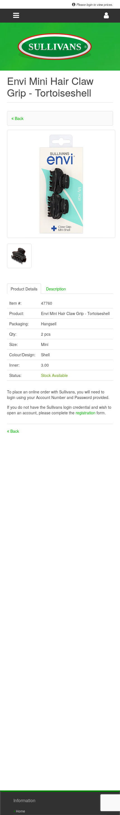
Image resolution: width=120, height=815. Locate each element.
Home (20, 811)
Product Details (24, 289)
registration (86, 412)
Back (18, 118)
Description (56, 289)
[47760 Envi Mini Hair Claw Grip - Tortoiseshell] (61, 184)
